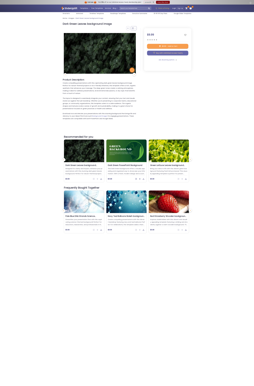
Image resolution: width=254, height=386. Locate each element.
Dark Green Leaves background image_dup (80, 166)
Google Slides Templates (182, 13)
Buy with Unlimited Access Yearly (169, 53)
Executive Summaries (139, 13)
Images (71, 18)
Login (174, 8)
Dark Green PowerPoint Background (125, 165)
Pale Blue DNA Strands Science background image (80, 217)
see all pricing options (166, 60)
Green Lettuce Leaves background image (167, 166)
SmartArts (66, 13)
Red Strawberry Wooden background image (168, 217)
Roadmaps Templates (118, 13)
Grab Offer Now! (162, 2)
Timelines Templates (96, 13)
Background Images (99, 116)
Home (65, 18)
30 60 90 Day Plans (160, 13)
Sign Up (180, 8)
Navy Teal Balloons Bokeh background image (126, 217)
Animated (79, 13)
